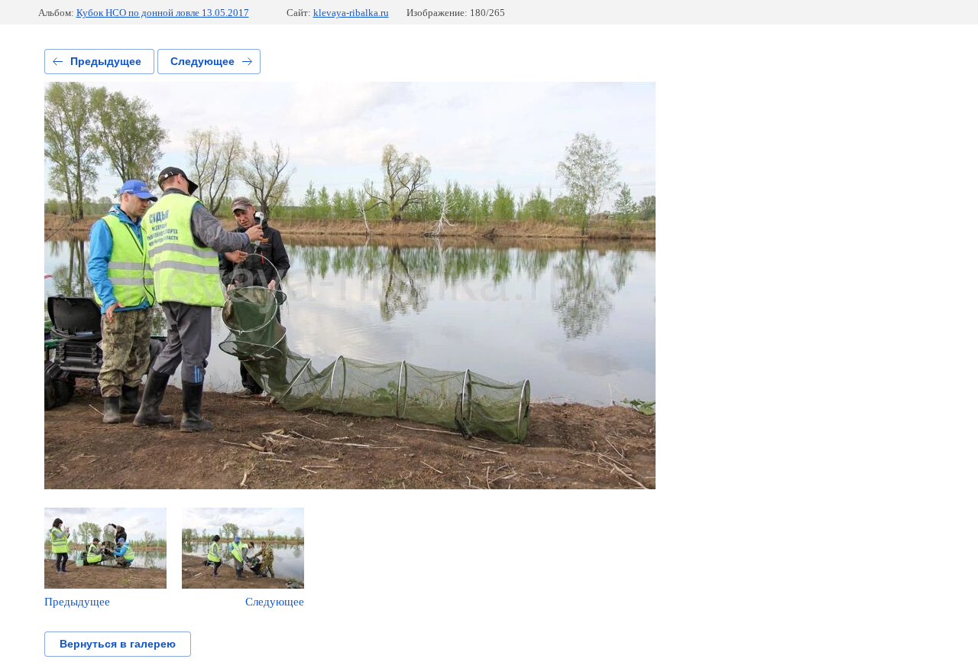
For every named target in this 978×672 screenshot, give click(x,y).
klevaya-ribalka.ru (351, 12)
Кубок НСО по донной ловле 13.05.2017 (162, 12)
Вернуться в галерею (118, 644)
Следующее (202, 61)
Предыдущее (105, 61)
